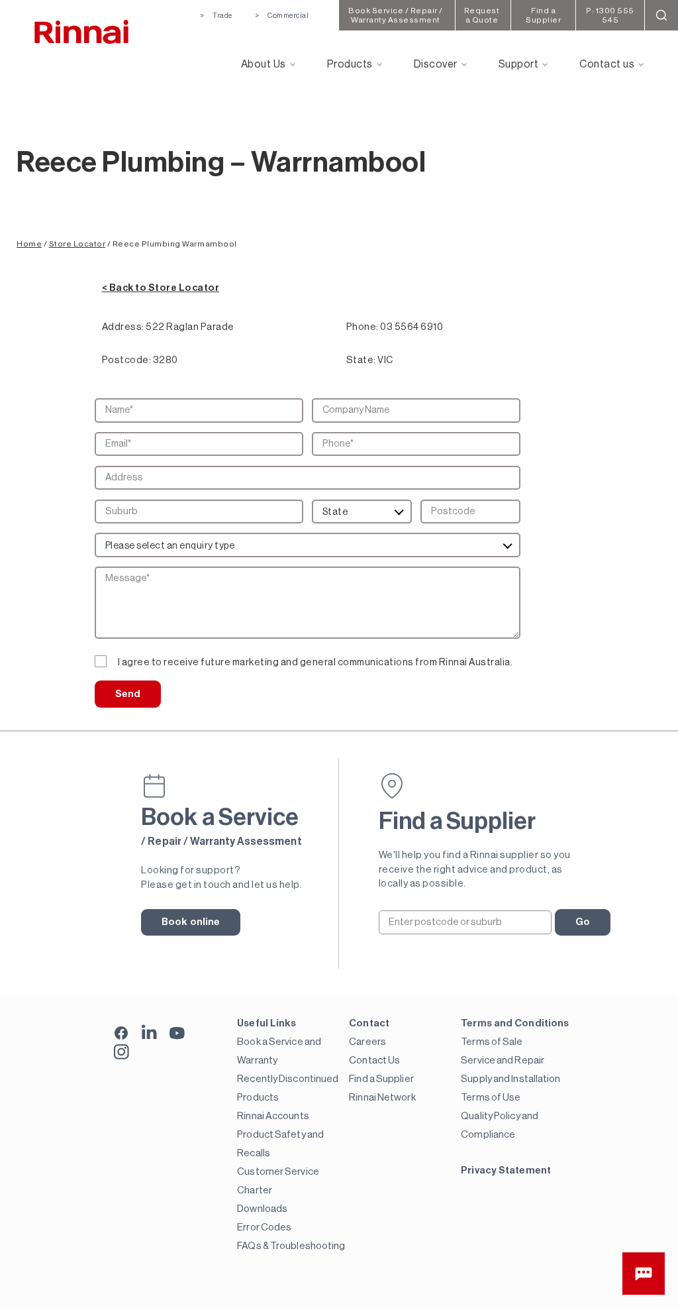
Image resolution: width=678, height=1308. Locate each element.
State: (361, 360)
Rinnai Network (382, 1098)
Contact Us (374, 1060)
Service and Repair (502, 1060)
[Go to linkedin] (149, 1032)
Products (350, 64)
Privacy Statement (506, 1170)
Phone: (362, 327)
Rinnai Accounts (273, 1116)
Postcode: (127, 360)
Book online (191, 922)
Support (519, 64)
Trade (222, 15)
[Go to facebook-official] (121, 1034)
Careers (367, 1042)
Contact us (606, 64)
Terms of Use (490, 1098)
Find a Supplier (381, 1079)
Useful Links (266, 1023)
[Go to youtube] (177, 1032)
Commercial (288, 15)
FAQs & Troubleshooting (291, 1246)
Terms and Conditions (515, 1023)
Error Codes (264, 1227)
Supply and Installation (510, 1079)
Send (127, 694)
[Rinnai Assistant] (643, 1273)
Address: (123, 327)
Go (582, 922)
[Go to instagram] (121, 1052)
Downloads (262, 1209)
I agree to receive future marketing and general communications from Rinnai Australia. (315, 662)
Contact (369, 1023)
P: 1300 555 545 (610, 15)
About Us (263, 64)
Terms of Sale (491, 1042)
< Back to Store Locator (161, 288)
